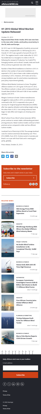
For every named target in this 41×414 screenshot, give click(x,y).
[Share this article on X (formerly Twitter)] (7, 156)
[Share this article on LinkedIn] (2, 156)
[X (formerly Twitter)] (33, 184)
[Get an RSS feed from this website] (22, 384)
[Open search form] (32, 3)
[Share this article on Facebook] (11, 156)
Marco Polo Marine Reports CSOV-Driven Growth (26, 337)
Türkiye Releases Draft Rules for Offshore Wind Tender (25, 320)
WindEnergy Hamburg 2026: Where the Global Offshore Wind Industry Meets (26, 229)
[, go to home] (10, 3)
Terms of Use (6, 395)
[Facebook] (30, 184)
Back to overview (9, 22)
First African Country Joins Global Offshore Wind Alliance (26, 302)
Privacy (5, 391)
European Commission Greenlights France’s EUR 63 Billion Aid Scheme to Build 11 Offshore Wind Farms (26, 283)
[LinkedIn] (36, 184)
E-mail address (7, 363)
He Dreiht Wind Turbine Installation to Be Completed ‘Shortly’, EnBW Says (26, 248)
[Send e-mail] (18, 384)
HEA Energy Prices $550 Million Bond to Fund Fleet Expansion (26, 211)
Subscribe (10, 178)
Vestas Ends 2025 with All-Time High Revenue (26, 266)
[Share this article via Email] (16, 156)
